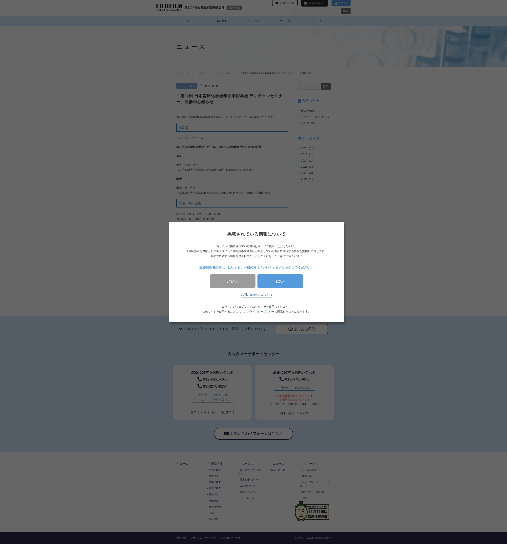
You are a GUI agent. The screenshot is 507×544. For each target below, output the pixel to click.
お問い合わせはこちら (255, 294)
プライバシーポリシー (260, 311)
